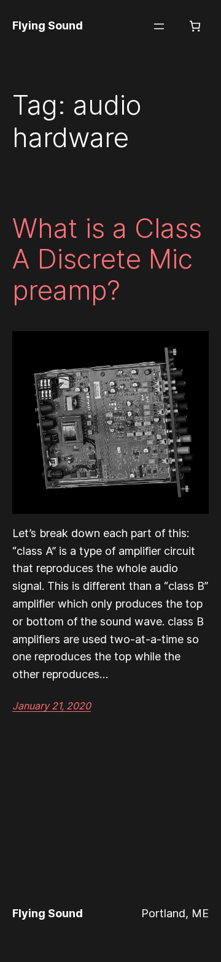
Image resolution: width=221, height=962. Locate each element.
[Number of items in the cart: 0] (195, 26)
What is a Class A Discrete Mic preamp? (107, 259)
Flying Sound (47, 25)
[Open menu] (159, 26)
